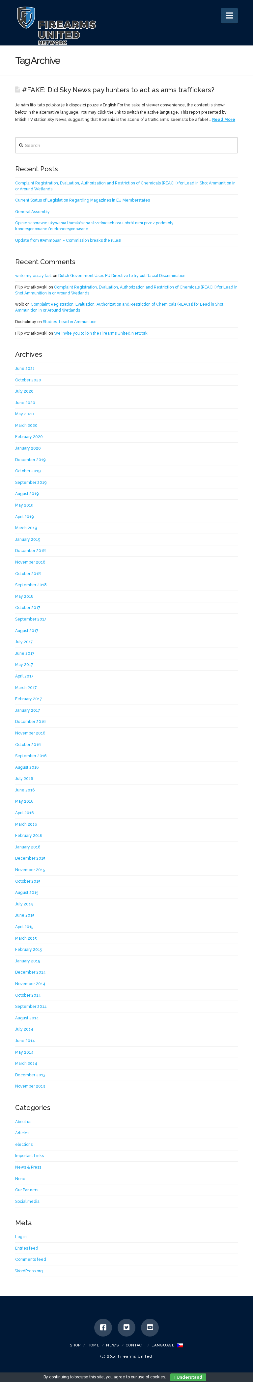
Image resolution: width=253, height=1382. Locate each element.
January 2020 (28, 448)
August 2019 (27, 493)
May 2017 (24, 664)
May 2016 (24, 801)
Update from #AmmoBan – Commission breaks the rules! (68, 240)
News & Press (28, 1167)
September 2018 (31, 585)
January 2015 (27, 961)
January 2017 (27, 710)
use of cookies (151, 1377)
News (112, 1345)
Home (93, 1345)
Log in (21, 1236)
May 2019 (24, 505)
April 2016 (24, 813)
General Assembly (32, 211)
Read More (223, 119)
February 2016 (28, 835)
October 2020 (28, 380)
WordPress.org (29, 1271)
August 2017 (26, 630)
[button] (229, 15)
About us (23, 1121)
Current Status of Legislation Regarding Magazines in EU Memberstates (82, 200)
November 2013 (30, 1086)
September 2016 (30, 756)
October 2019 (28, 471)
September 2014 (31, 1006)
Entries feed (26, 1248)
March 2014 (26, 1063)
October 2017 (27, 607)
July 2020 (24, 391)
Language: (164, 1345)
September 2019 (30, 482)
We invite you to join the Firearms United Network (101, 333)
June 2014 (25, 1040)
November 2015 (30, 870)
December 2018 (30, 550)
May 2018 (24, 596)
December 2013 (30, 1075)
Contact (135, 1345)
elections (24, 1144)
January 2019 (27, 539)
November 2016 (30, 733)
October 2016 (28, 744)
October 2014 (28, 995)
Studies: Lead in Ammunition (70, 321)
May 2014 (24, 1052)
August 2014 (27, 1018)
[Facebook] (103, 1328)
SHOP (75, 1345)
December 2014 (30, 972)
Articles (22, 1133)
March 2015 (26, 938)
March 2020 (26, 425)
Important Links (29, 1155)
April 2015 (24, 927)
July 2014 (24, 1029)
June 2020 (25, 403)
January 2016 (27, 847)
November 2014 (30, 983)
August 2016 (27, 767)
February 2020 (29, 436)
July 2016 (24, 778)
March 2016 (26, 824)
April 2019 (24, 516)
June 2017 (24, 653)
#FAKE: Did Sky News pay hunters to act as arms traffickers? (118, 90)
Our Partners (26, 1190)
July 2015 (24, 904)
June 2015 (24, 915)
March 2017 (26, 687)
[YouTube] (150, 1328)
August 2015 (26, 892)
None (20, 1178)
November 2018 (30, 562)
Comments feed (30, 1259)
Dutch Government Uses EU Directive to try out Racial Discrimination (121, 275)
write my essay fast (33, 275)
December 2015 (30, 858)
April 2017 (24, 676)
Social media (27, 1201)
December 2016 (30, 721)
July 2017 (24, 642)
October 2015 (27, 881)
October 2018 (28, 573)
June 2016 (25, 790)
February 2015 (28, 949)
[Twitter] (126, 1328)
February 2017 (28, 699)
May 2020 (24, 414)
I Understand (188, 1377)
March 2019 (26, 528)
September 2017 (30, 619)
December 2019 (30, 459)
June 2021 (25, 368)
